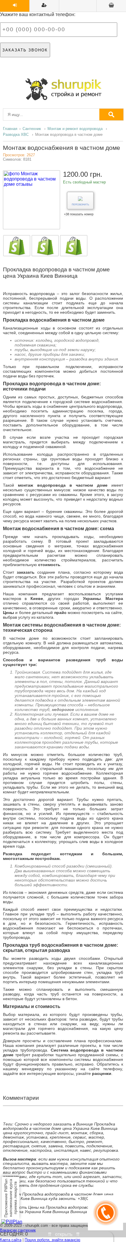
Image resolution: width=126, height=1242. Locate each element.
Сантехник (32, 128)
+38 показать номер (78, 214)
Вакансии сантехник (18, 1230)
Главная (10, 128)
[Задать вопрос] (111, 6)
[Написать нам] (63, 194)
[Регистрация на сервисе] (44, 6)
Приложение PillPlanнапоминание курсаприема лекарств (11, 1198)
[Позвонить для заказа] (105, 1228)
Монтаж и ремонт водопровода (75, 128)
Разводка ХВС (16, 134)
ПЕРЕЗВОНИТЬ (80, 204)
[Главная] (63, 89)
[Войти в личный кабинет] (14, 6)
